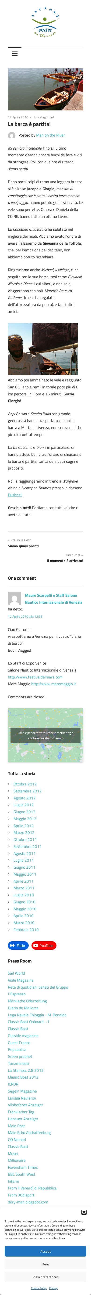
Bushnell (15, 495)
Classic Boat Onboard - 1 (28, 1022)
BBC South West (21, 1174)
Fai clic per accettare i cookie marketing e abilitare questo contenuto (45, 735)
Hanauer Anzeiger (23, 1119)
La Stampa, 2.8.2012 (26, 1070)
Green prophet (20, 1056)
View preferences (46, 1277)
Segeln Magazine (22, 1091)
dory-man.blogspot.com (28, 1202)
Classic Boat (18, 1029)
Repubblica (17, 1049)
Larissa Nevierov (22, 1098)
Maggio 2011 (25, 874)
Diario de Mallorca (23, 1008)
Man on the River (50, 135)
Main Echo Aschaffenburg (29, 1133)
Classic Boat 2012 (23, 1077)
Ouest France (19, 1043)
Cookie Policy (39, 1288)
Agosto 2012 (25, 798)
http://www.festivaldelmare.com (35, 677)
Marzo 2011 (24, 888)
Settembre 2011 (28, 846)
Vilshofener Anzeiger (25, 1105)
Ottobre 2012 (25, 784)
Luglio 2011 (24, 860)
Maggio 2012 (25, 819)
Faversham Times (23, 1167)
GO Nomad (17, 1140)
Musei (13, 1154)
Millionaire (17, 1160)
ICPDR (13, 1084)
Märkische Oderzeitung (27, 1001)
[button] (84, 1212)
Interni (13, 1181)
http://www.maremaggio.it (53, 684)
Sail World (16, 973)
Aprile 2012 (24, 826)
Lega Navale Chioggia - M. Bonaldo (37, 1015)
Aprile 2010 (24, 916)
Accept (45, 1251)
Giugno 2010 (24, 902)
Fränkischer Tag (21, 1112)
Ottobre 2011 (25, 839)
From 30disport (21, 1195)
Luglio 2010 (24, 895)
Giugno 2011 (24, 867)
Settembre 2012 (28, 791)
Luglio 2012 (24, 805)
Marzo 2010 (24, 923)
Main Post (16, 1126)
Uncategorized (44, 117)
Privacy (53, 1288)
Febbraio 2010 (26, 930)
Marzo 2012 (24, 832)
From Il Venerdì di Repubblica (32, 1188)
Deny (45, 1264)
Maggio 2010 (25, 909)
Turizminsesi (18, 1063)
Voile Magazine (21, 980)
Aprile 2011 (24, 881)
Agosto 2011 (25, 853)
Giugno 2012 (24, 812)
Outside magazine (23, 1036)
